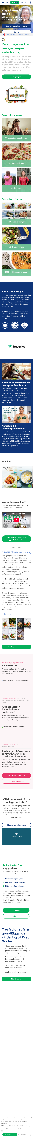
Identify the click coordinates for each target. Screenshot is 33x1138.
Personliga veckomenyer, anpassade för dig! (15, 48)
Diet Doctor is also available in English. (18, 34)
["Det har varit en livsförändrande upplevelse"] (16, 681)
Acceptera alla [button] (9, 1134)
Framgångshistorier (14, 662)
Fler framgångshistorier (16, 775)
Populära (6, 461)
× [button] (31, 1117)
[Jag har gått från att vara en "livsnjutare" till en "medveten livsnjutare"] (16, 727)
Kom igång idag (16, 77)
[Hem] (16, 2)
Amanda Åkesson (8, 700)
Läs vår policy (16, 979)
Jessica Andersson (8, 746)
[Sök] (7, 2)
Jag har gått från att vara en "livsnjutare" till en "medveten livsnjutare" (16, 754)
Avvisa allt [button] (24, 1134)
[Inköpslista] (26, 2)
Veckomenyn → (7, 614)
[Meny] (3, 2)
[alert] (16, 1127)
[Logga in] (30, 2)
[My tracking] (21, 2)
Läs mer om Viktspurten (16, 825)
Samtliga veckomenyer (16, 647)
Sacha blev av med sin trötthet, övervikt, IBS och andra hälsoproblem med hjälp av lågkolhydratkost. (15, 717)
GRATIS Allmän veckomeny (16, 552)
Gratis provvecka (16, 910)
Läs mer (16, 32)
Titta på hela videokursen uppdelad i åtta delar (16, 539)
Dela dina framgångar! (16, 781)
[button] (16, 1131)
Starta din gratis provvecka (16, 26)
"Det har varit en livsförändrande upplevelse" (11, 709)
